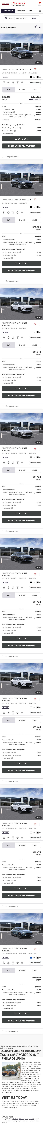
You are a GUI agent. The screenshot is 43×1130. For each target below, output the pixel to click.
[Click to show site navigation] (40, 10)
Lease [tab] (34, 90)
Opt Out (31, 1119)
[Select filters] (35, 27)
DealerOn (15, 1119)
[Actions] (39, 69)
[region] (21, 120)
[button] (8, 11)
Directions (21, 11)
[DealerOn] (7, 1116)
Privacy (26, 1119)
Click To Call (21, 139)
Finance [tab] (21, 90)
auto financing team (29, 1086)
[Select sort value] (39, 27)
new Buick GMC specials (27, 1084)
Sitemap (21, 1119)
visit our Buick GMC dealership (20, 1105)
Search (34, 18)
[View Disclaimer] (22, 82)
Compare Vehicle (12, 157)
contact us (5, 1105)
